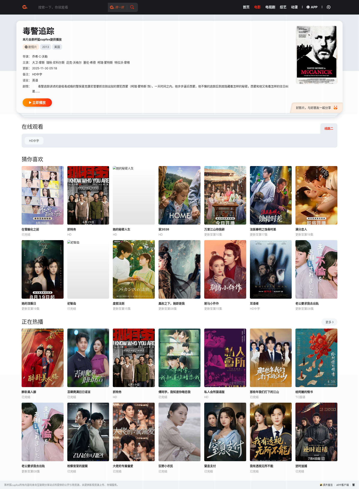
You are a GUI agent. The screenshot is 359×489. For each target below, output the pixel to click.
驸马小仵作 (211, 303)
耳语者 (254, 303)
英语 (35, 80)
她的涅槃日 (29, 303)
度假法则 (118, 303)
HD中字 (34, 140)
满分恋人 (301, 229)
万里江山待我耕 (214, 229)
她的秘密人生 (121, 229)
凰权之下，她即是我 (172, 303)
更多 (328, 322)
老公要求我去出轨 (307, 303)
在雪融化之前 (30, 229)
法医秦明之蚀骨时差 (263, 229)
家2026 (164, 229)
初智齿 (71, 303)
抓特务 (71, 229)
